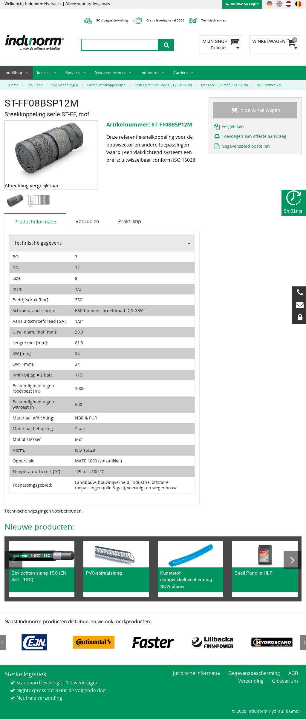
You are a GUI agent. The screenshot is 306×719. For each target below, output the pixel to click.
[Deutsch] (269, 4)
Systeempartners (110, 72)
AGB (293, 673)
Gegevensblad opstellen (245, 146)
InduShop (13, 72)
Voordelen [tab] (87, 221)
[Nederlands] (288, 4)
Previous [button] (13, 560)
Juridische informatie (196, 673)
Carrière (181, 72)
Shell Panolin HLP (254, 573)
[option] (16, 201)
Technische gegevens (38, 243)
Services (73, 72)
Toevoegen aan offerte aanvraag (253, 136)
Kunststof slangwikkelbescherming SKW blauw (186, 579)
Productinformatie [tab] (35, 221)
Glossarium (285, 681)
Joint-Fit (44, 72)
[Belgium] (298, 4)
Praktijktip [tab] (129, 221)
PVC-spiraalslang (104, 573)
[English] (279, 4)
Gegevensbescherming (254, 673)
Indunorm (149, 72)
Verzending (251, 681)
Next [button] (293, 560)
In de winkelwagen (259, 110)
